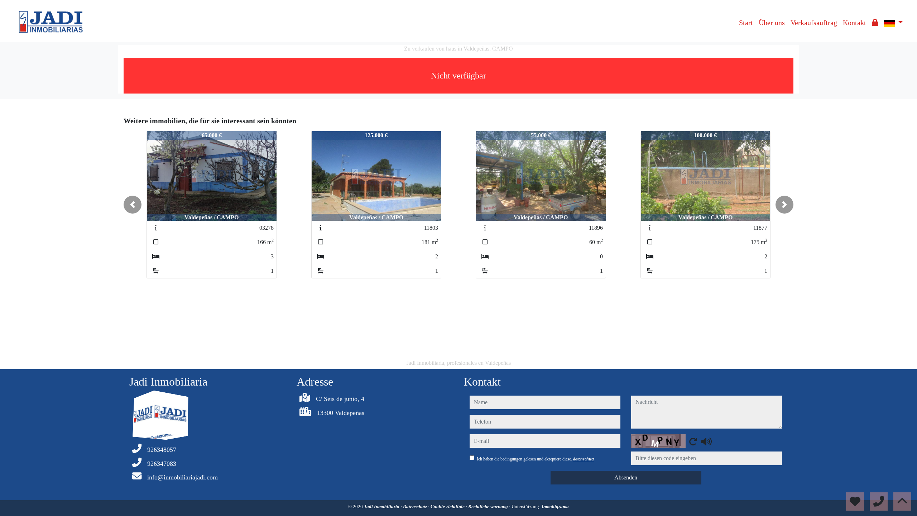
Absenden (625, 477)
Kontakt (854, 23)
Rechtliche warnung (488, 506)
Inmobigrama (555, 506)
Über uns (772, 23)
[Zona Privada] (875, 22)
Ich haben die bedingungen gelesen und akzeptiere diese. (535, 459)
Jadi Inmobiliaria (382, 506)
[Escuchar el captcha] (706, 441)
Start (746, 23)
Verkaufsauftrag (814, 23)
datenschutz (583, 459)
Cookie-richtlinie (448, 506)
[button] (132, 205)
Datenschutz (415, 506)
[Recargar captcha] (693, 441)
